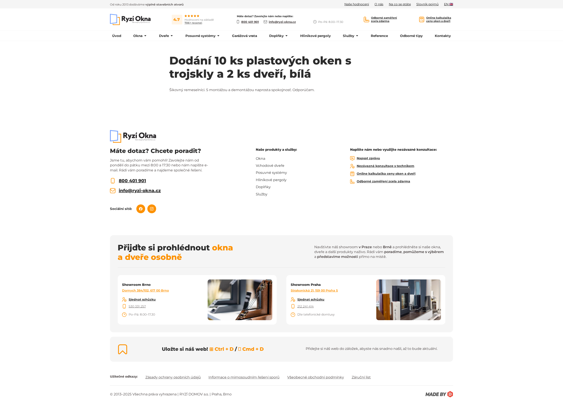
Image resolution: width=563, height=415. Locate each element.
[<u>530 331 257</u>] (124, 306)
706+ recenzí (193, 22)
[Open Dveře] (171, 35)
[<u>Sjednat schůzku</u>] (124, 299)
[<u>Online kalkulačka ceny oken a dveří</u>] (421, 19)
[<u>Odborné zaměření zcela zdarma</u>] (366, 19)
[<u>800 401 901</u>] (112, 181)
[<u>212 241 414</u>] (293, 306)
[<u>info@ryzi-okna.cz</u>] (112, 190)
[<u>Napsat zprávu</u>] (352, 158)
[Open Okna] (145, 35)
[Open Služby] (357, 35)
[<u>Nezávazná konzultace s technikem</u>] (352, 166)
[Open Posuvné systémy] (218, 35)
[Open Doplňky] (286, 35)
